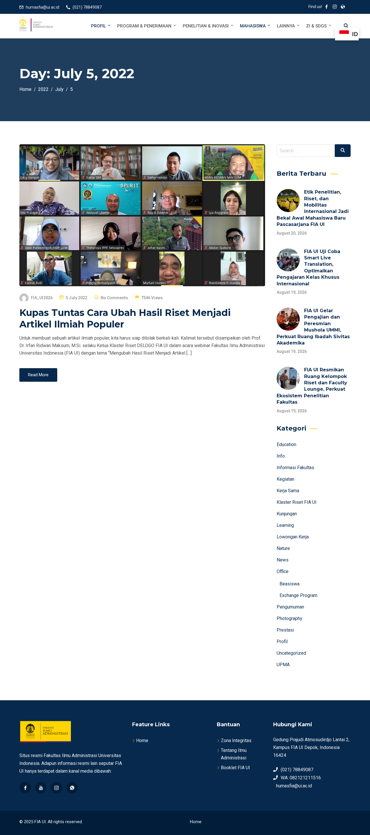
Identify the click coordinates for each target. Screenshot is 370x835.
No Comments (114, 297)
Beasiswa (289, 584)
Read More (38, 374)
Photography (289, 618)
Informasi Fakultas (295, 467)
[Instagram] (56, 787)
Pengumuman (290, 607)
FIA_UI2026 (42, 297)
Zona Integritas (236, 740)
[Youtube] (41, 787)
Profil (98, 26)
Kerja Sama (288, 490)
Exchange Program (298, 595)
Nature (283, 548)
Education (286, 444)
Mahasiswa (253, 26)
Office (282, 571)
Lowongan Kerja (293, 537)
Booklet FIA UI (235, 767)
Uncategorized (291, 653)
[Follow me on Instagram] (335, 7)
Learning (285, 525)
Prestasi (285, 630)
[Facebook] (25, 787)
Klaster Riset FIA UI (297, 502)
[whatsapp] (72, 787)
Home (142, 740)
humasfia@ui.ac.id (42, 7)
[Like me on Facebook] (327, 7)
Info (281, 456)
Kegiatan (285, 479)
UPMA (283, 664)
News (282, 560)
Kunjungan (287, 513)
